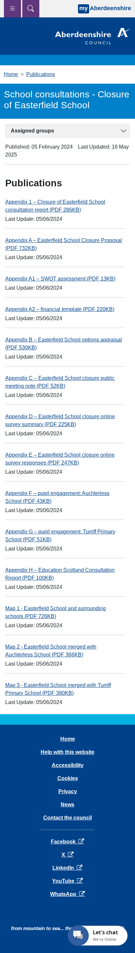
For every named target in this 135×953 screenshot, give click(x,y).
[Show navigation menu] (12, 8)
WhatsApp (67, 894)
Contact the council (67, 817)
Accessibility (68, 765)
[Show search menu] (30, 8)
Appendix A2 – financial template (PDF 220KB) (59, 309)
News (67, 804)
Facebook (67, 841)
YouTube (67, 881)
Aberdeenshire (105, 8)
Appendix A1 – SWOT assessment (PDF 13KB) (60, 278)
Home (11, 74)
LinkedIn (67, 868)
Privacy (67, 791)
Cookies (67, 778)
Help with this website (67, 752)
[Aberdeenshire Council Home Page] (92, 35)
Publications (40, 74)
